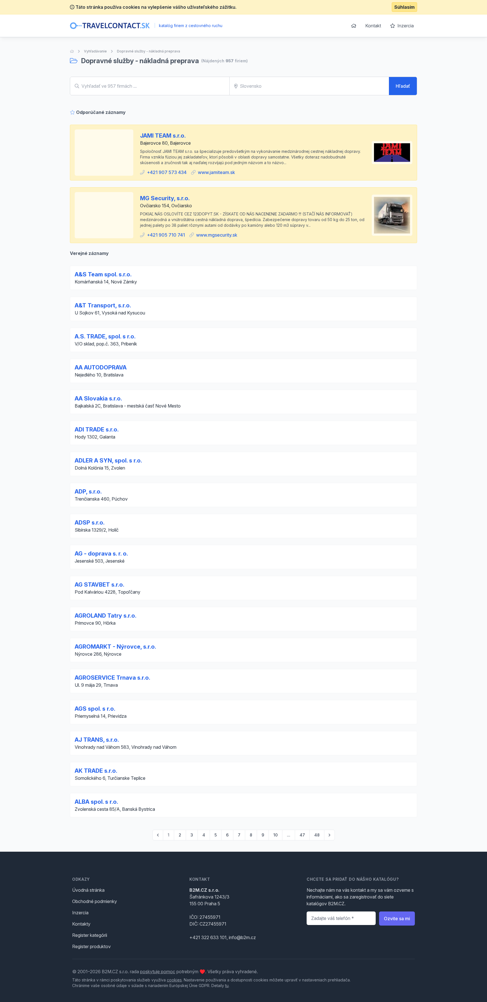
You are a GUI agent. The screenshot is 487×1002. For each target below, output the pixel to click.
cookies (174, 979)
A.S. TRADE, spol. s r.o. (105, 336)
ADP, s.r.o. (88, 491)
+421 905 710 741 (166, 235)
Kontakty (81, 924)
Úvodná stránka (88, 890)
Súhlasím (404, 7)
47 (302, 835)
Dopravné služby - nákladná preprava (148, 51)
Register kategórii (89, 935)
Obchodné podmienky (94, 901)
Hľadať (403, 86)
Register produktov (91, 946)
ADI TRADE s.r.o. (97, 429)
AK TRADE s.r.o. (96, 770)
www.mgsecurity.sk (216, 235)
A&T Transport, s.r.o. (103, 305)
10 (275, 835)
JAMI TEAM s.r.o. (163, 135)
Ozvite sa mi (397, 918)
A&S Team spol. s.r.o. (103, 274)
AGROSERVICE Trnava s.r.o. (112, 677)
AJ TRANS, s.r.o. (97, 739)
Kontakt (373, 25)
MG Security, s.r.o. (165, 198)
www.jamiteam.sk (216, 172)
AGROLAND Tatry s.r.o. (105, 615)
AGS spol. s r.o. (95, 708)
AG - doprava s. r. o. (101, 553)
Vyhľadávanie (95, 51)
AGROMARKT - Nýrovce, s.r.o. (115, 646)
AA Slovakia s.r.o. (98, 398)
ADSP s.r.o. (90, 522)
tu (227, 985)
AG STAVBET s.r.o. (99, 584)
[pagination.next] (329, 835)
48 (317, 835)
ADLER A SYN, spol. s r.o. (108, 460)
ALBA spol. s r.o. (96, 801)
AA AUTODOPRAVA (101, 367)
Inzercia (405, 25)
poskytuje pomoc (157, 971)
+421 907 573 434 (167, 172)
